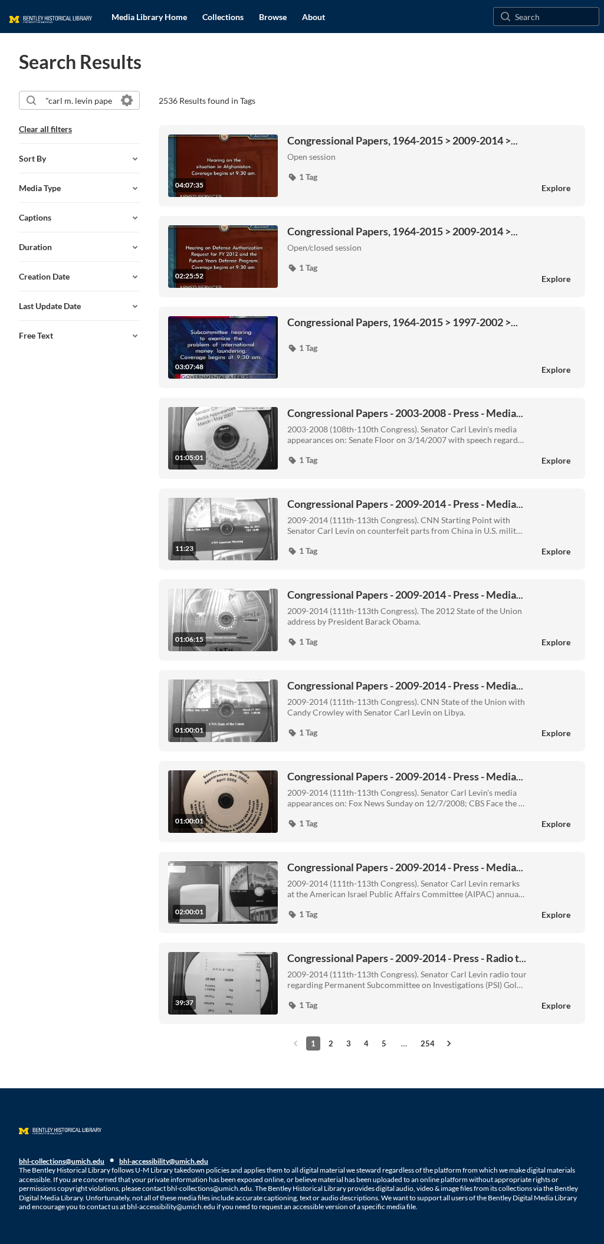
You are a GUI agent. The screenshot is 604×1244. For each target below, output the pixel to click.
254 (428, 1043)
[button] (302, 177)
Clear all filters (45, 129)
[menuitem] (149, 16)
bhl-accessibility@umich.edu (163, 1161)
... (402, 140)
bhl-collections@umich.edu (61, 1161)
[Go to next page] (449, 1043)
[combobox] (78, 100)
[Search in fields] (126, 100)
